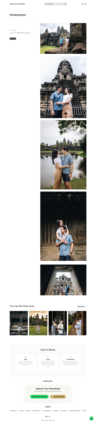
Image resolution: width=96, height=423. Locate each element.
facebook (46, 416)
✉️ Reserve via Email (58, 396)
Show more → (81, 306)
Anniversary (13, 410)
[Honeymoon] (19, 323)
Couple (21, 410)
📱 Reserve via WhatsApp (39, 396)
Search (65, 4)
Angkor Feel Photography (17, 4)
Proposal (55, 410)
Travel (84, 410)
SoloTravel (64, 410)
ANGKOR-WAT (20, 32)
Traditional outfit (74, 410)
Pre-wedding (46, 410)
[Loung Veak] (58, 323)
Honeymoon (27, 32)
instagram (49, 416)
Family (28, 410)
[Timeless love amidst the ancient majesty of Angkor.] (77, 323)
